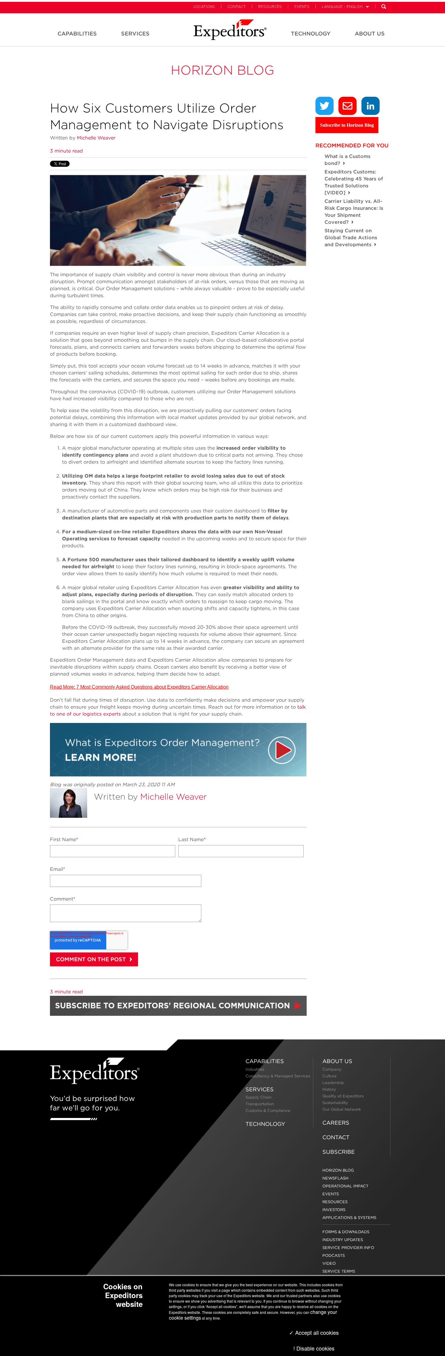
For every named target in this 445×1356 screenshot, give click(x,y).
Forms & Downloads (345, 1232)
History (329, 1089)
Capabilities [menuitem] (77, 33)
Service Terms (338, 1271)
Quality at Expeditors (343, 1096)
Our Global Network (341, 1109)
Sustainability (335, 1102)
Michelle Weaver (96, 138)
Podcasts (333, 1255)
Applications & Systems (349, 1217)
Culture (329, 1076)
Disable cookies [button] (315, 1348)
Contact (236, 6)
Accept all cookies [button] (316, 1332)
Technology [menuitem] (311, 33)
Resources (270, 6)
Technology (265, 1124)
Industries (255, 1069)
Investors (333, 1209)
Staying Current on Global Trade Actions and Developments (351, 237)
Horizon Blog (222, 70)
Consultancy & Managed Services (278, 1076)
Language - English (342, 6)
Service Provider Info (348, 1247)
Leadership (333, 1082)
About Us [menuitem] (370, 33)
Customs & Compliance (268, 1110)
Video (329, 1263)
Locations (204, 6)
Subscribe (338, 1152)
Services (260, 1089)
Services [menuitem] (135, 33)
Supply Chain (259, 1097)
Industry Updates (342, 1239)
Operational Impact (345, 1186)
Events (301, 6)
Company (331, 1069)
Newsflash (335, 1178)
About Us (337, 1061)
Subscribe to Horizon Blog (347, 125)
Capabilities (265, 1061)
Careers (335, 1122)
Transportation (260, 1104)
